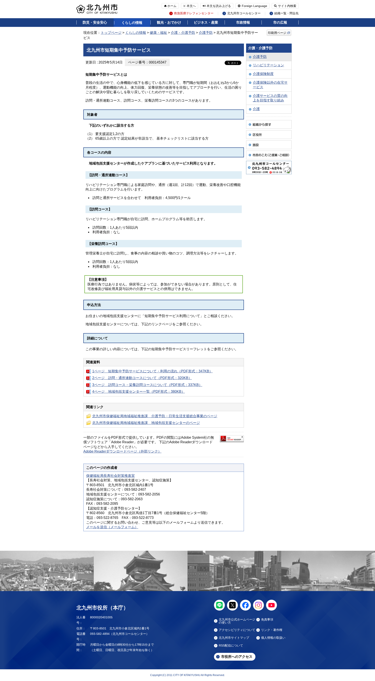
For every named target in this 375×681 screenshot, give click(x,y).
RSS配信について (231, 645)
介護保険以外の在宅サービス (270, 85)
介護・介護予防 (183, 32)
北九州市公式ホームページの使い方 (237, 621)
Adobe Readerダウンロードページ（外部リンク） (122, 451)
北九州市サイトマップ (234, 637)
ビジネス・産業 (206, 22)
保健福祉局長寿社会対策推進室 (110, 475)
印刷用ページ (277, 32)
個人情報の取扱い (273, 637)
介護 (256, 109)
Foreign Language (254, 6)
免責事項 (267, 619)
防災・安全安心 (95, 22)
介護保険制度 (263, 74)
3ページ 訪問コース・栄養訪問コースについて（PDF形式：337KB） (147, 385)
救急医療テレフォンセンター (194, 13)
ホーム (171, 6)
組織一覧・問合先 (286, 13)
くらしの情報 (132, 22)
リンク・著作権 (271, 630)
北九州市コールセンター (244, 13)
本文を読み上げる (219, 6)
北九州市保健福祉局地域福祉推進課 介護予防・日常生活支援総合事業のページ (154, 416)
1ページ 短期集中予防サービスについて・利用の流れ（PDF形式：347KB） (152, 371)
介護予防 (206, 32)
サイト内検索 (287, 6)
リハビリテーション (268, 65)
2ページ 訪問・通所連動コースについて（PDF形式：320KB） (142, 378)
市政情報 (243, 22)
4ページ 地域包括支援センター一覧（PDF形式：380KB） (138, 391)
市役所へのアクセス (236, 656)
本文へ (191, 6)
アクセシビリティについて (237, 630)
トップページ (111, 32)
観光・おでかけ (169, 22)
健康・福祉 (158, 32)
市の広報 (280, 22)
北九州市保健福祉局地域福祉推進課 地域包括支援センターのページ (146, 423)
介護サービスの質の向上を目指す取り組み (270, 98)
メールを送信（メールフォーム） (112, 527)
